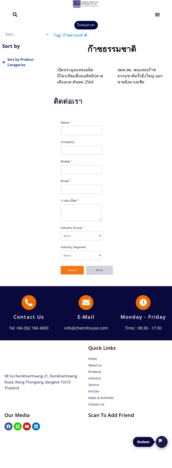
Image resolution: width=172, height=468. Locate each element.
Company (67, 142)
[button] (15, 14)
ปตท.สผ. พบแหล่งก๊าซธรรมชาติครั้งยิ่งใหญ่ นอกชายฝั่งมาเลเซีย (140, 76)
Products (94, 372)
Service (93, 385)
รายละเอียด (70, 200)
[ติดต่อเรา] (162, 442)
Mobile (66, 161)
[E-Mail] (86, 302)
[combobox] (81, 235)
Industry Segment (73, 247)
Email (66, 181)
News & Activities (101, 398)
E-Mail (86, 316)
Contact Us (28, 316)
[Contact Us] (29, 302)
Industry (94, 378)
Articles (93, 391)
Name (66, 122)
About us (95, 365)
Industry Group (72, 228)
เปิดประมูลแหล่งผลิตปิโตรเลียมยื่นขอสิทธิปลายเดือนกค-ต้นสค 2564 (80, 76)
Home (92, 359)
